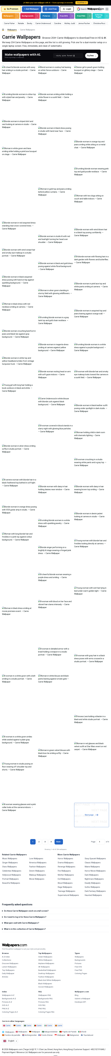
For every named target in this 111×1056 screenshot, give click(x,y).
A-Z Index (6, 957)
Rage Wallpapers (65, 887)
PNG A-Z (5, 1009)
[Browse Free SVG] (72, 16)
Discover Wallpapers (10, 963)
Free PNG (81, 16)
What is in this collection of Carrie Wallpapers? (25, 929)
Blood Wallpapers (65, 883)
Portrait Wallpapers (10, 879)
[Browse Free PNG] (89, 16)
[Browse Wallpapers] (17, 16)
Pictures (46, 16)
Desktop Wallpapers (46, 973)
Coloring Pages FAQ (46, 1012)
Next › (58, 842)
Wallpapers (8, 16)
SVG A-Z (5, 1005)
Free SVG (64, 16)
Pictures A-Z (7, 1002)
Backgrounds (27, 16)
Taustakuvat (88, 1035)
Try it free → (81, 3)
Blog (76, 995)
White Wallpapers (45, 960)
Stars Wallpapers (9, 867)
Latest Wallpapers (9, 967)
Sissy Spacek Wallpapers (95, 858)
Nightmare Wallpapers (94, 879)
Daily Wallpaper (8, 973)
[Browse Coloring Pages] (107, 16)
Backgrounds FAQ (45, 999)
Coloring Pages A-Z (10, 1012)
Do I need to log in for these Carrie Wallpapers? (25, 917)
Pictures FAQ (43, 1002)
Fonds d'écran (47, 1035)
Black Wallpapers (45, 984)
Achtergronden (31, 1035)
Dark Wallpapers (92, 875)
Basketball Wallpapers (47, 970)
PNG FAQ (42, 1009)
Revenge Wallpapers (66, 867)
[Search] (99, 9)
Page (93, 842)
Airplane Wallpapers (46, 963)
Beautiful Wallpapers (11, 883)
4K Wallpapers (44, 967)
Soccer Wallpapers (45, 987)
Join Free (52, 9)
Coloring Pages (98, 16)
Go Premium (12, 9)
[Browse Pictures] (55, 16)
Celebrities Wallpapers (11, 871)
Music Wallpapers (9, 858)
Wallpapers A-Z (8, 995)
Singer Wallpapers (10, 863)
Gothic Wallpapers (92, 887)
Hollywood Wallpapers (11, 875)
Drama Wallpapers (66, 863)
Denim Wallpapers (37, 871)
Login (68, 9)
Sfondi (83, 1032)
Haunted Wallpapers (93, 895)
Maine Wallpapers (92, 867)
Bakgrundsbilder (51, 1032)
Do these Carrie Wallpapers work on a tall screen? (26, 911)
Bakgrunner (74, 1035)
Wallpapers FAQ (44, 995)
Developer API (80, 1002)
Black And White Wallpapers (49, 980)
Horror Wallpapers (65, 858)
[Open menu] (107, 9)
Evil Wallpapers (64, 879)
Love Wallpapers (36, 858)
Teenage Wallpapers (66, 891)
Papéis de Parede (69, 1032)
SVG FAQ (41, 1005)
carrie (60, 1025)
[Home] (3, 29)
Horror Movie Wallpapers (95, 871)
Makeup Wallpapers (37, 875)
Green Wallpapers (45, 957)
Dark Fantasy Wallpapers (95, 891)
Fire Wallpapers (64, 871)
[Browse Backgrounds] (37, 16)
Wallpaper (36, 1032)
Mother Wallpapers (66, 875)
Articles (5, 977)
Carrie (8, 1025)
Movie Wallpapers (36, 879)
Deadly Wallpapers (92, 883)
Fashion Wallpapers (37, 867)
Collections (6, 960)
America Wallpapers (37, 863)
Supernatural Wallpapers (68, 895)
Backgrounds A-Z (9, 999)
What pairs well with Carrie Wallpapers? (21, 923)
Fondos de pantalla (12, 1035)
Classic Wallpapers (93, 863)
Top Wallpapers (8, 970)
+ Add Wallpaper (31, 9)
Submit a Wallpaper (82, 999)
